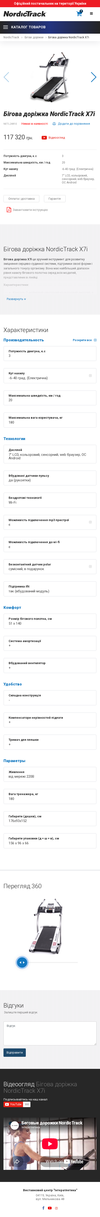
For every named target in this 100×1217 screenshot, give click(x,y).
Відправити (15, 1052)
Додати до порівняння (74, 123)
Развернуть (15, 299)
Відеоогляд (56, 137)
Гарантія (55, 198)
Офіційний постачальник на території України (50, 3)
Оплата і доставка (21, 198)
